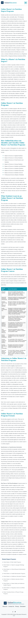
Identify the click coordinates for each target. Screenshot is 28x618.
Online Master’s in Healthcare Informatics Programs (14, 576)
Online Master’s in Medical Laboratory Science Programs (13, 580)
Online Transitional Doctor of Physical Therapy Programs (13, 592)
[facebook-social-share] (13, 612)
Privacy (17, 606)
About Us (5, 606)
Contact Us (11, 606)
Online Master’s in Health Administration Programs (14, 573)
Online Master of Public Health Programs (12, 562)
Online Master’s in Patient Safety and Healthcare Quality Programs (13, 584)
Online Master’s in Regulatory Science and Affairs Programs (14, 588)
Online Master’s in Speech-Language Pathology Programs (13, 565)
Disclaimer (23, 606)
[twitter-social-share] (15, 612)
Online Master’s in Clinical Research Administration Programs (14, 570)
